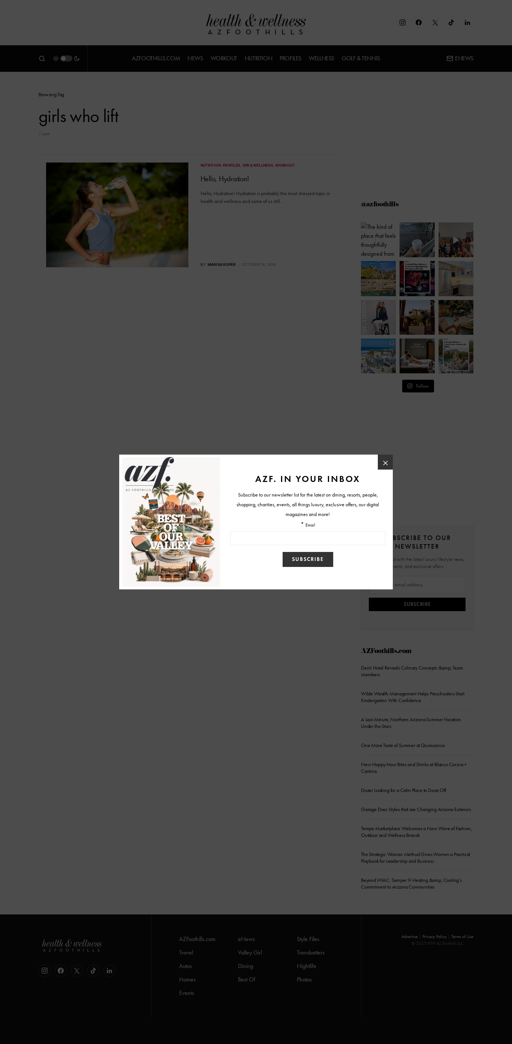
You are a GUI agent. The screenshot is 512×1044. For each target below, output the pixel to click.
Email (310, 525)
